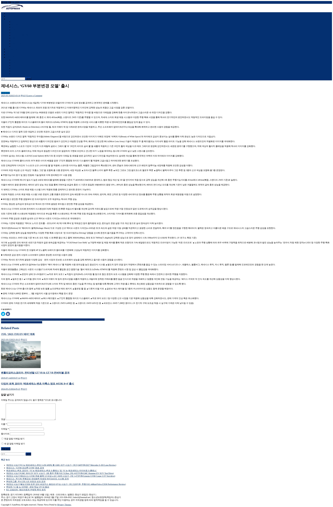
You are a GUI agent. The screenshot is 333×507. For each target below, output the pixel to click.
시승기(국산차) (13, 13)
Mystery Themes (64, 505)
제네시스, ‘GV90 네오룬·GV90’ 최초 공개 (25, 468)
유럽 (13, 60)
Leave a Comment (34, 96)
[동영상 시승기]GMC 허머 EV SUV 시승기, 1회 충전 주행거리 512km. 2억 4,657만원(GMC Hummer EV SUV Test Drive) (60, 473)
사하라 (14, 74)
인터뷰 (14, 46)
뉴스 (8, 19)
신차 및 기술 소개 (14, 49)
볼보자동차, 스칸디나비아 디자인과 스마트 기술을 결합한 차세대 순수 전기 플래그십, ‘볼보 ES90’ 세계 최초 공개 (53, 319)
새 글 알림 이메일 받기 (14, 444)
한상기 (24, 96)
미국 (13, 68)
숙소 (13, 71)
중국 (13, 27)
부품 (13, 33)
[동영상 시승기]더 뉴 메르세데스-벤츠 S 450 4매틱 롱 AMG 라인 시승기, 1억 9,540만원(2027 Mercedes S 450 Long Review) (61, 465)
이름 (4, 424)
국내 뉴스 (15, 22)
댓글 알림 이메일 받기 (14, 439)
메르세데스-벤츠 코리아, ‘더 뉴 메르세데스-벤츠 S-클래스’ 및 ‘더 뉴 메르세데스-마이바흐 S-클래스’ (51, 470)
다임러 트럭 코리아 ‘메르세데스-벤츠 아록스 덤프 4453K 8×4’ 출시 (37, 383)
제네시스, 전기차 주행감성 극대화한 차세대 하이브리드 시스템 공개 (37, 479)
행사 (8, 54)
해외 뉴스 (15, 24)
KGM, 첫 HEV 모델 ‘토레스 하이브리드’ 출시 (21, 322)
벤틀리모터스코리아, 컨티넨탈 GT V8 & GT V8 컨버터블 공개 (35, 372)
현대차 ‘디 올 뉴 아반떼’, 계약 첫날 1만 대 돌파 (27, 487)
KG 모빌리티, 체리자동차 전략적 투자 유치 (26, 490)
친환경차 (15, 30)
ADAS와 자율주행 (19, 35)
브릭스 (14, 38)
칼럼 (8, 52)
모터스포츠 (16, 43)
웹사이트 (5, 434)
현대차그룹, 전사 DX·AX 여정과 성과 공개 (25, 481)
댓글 (3, 419)
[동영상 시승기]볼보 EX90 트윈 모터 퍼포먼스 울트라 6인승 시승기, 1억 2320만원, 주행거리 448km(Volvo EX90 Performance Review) (66, 484)
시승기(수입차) (13, 16)
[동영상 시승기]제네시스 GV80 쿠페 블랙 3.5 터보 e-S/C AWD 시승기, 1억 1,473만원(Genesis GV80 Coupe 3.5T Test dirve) (60, 476)
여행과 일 (10, 57)
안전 (13, 41)
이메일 (5, 429)
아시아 (14, 65)
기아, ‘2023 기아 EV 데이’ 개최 (18, 334)
